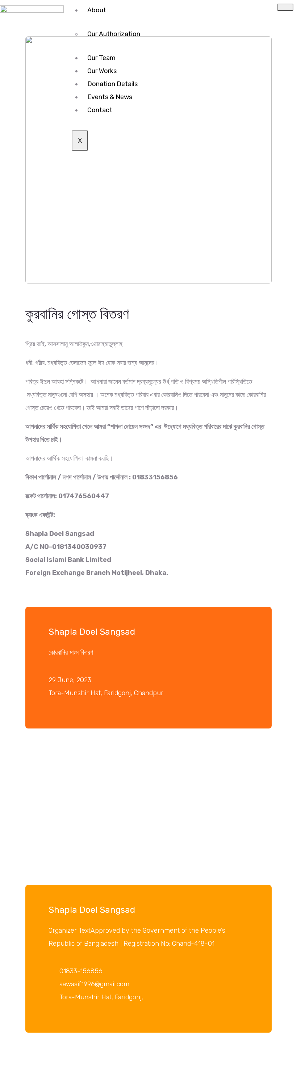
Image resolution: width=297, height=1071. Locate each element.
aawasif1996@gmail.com (94, 984)
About (96, 10)
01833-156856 (81, 971)
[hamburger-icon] (285, 7)
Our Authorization (113, 34)
